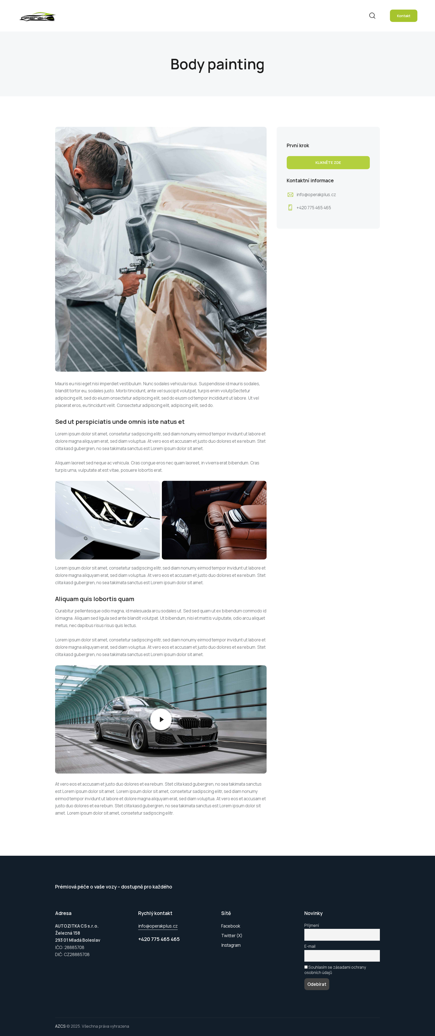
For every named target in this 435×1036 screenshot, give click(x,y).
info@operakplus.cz (316, 194)
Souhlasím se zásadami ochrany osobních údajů (335, 970)
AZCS (60, 1026)
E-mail (309, 946)
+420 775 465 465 (314, 208)
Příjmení (311, 925)
